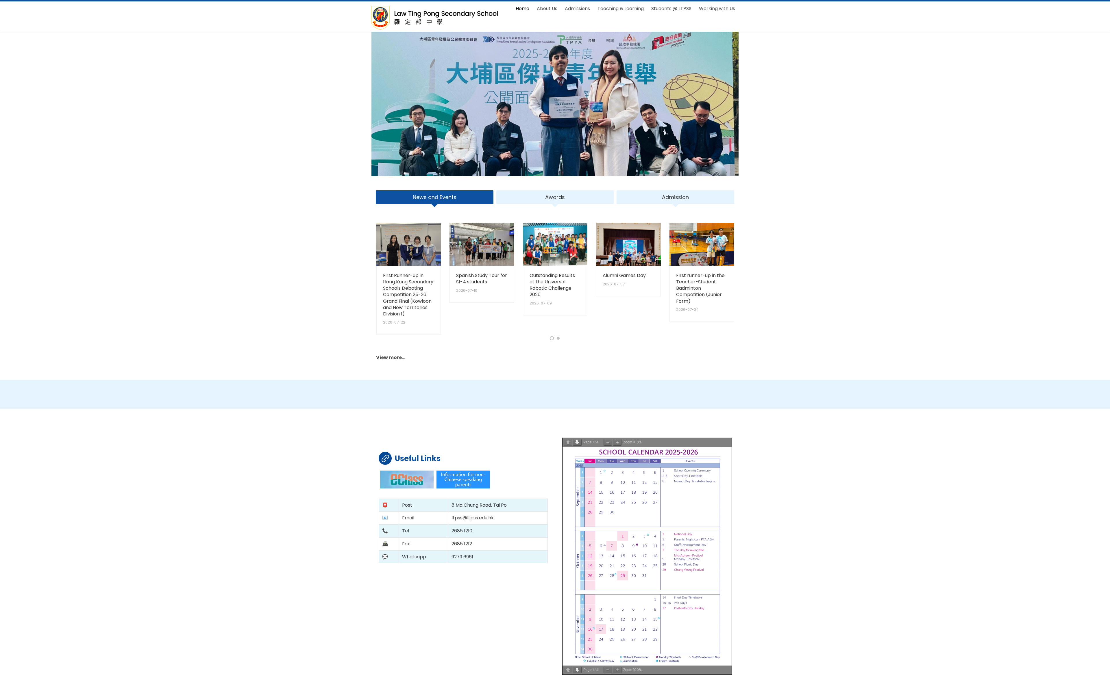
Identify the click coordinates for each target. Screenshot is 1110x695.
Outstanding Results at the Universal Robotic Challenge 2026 (552, 285)
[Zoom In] (617, 442)
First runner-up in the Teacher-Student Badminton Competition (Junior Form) (700, 288)
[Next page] (577, 442)
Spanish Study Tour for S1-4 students (481, 278)
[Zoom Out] (608, 442)
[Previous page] (568, 442)
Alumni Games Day (624, 275)
